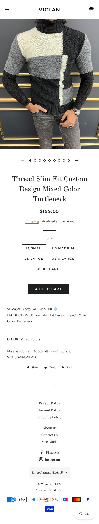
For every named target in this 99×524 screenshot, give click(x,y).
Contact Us (49, 435)
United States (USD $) (47, 472)
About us (49, 428)
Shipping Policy (49, 417)
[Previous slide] (22, 160)
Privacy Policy (49, 403)
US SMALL (34, 248)
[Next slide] (76, 160)
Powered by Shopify (49, 490)
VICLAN (49, 9)
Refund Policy (49, 410)
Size (50, 238)
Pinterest (52, 452)
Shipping (32, 221)
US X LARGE (63, 258)
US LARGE (33, 258)
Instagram (52, 459)
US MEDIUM (63, 248)
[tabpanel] (49, 83)
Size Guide (49, 442)
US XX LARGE (49, 269)
